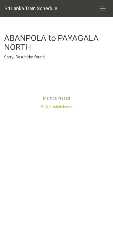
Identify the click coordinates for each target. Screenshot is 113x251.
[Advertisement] (56, 79)
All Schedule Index (56, 106)
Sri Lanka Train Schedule (30, 8)
